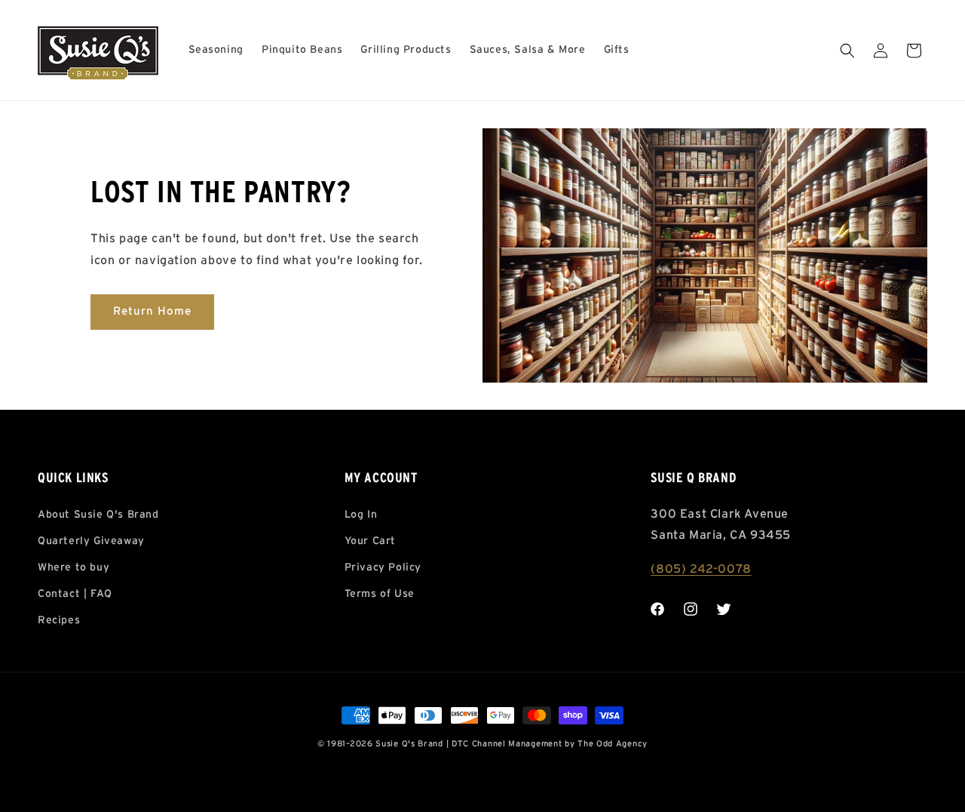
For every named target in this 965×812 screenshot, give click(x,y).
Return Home (152, 311)
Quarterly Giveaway (91, 541)
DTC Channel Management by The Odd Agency (550, 744)
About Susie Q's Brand (98, 514)
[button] (847, 50)
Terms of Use (380, 594)
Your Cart (370, 541)
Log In (361, 514)
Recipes (59, 620)
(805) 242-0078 (701, 569)
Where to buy (73, 567)
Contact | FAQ (75, 594)
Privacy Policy (383, 567)
